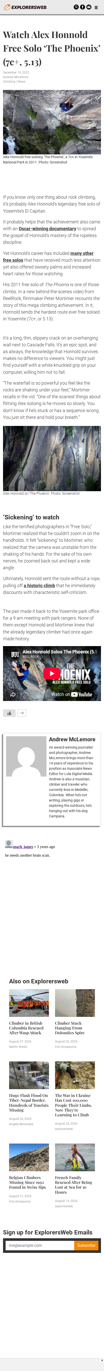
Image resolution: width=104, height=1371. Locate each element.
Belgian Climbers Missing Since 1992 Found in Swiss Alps (27, 1182)
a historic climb (39, 585)
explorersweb (64, 1129)
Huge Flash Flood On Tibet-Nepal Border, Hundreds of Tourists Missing (28, 1103)
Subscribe (86, 1245)
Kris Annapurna (65, 1047)
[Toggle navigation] (96, 7)
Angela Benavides (21, 1124)
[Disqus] (52, 901)
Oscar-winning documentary (47, 228)
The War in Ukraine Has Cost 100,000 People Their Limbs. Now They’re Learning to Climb (73, 1105)
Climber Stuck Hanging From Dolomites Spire (70, 1027)
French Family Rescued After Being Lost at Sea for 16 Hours (73, 1185)
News (21, 81)
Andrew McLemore (15, 77)
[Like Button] (9, 713)
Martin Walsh (18, 1047)
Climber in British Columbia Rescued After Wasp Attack (26, 1027)
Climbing (9, 81)
